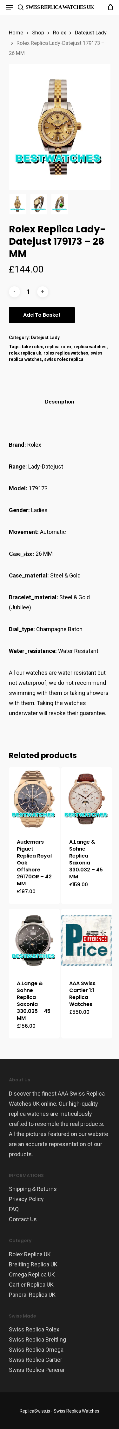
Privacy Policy (26, 1199)
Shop (38, 33)
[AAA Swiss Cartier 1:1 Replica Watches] (86, 940)
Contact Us (23, 1219)
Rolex (59, 33)
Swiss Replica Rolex (34, 1329)
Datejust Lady (91, 33)
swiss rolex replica (63, 359)
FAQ (14, 1209)
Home (16, 33)
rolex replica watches (65, 353)
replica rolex (58, 346)
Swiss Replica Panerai (36, 1369)
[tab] (59, 402)
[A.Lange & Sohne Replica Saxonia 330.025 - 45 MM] (34, 940)
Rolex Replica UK (30, 1254)
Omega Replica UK (32, 1274)
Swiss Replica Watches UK (60, 7)
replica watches (90, 346)
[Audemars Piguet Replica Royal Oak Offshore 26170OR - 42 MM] (34, 799)
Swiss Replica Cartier (35, 1359)
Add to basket (42, 315)
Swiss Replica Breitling (37, 1339)
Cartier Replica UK (31, 1284)
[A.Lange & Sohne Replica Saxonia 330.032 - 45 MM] (86, 799)
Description (59, 401)
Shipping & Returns (33, 1189)
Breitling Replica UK (33, 1264)
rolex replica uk (25, 353)
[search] (20, 7)
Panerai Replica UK (32, 1294)
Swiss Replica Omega (36, 1349)
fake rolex (32, 346)
